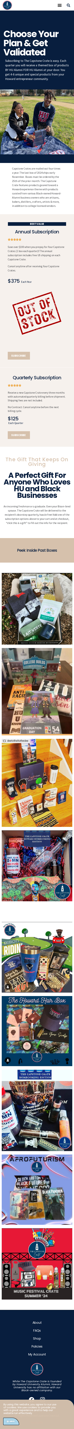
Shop (37, 1338)
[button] (59, 5)
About (37, 1322)
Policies (37, 1346)
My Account (37, 1354)
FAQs (37, 1330)
